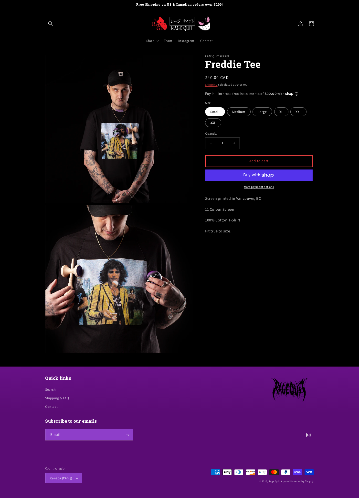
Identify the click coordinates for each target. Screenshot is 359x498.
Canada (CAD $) (61, 478)
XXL (298, 112)
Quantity (211, 133)
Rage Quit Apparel (279, 481)
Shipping (211, 84)
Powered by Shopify (302, 481)
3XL (213, 122)
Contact (51, 406)
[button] (50, 23)
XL (281, 112)
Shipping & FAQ (57, 398)
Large (262, 112)
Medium (238, 112)
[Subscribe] (127, 434)
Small (215, 112)
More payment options (259, 187)
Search (50, 389)
